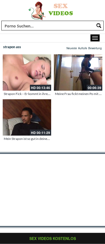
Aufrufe (82, 48)
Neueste (71, 48)
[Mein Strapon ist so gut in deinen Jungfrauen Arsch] (27, 117)
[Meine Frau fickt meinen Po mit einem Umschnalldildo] (78, 72)
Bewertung (95, 48)
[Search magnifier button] (98, 25)
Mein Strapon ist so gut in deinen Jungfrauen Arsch (39, 139)
